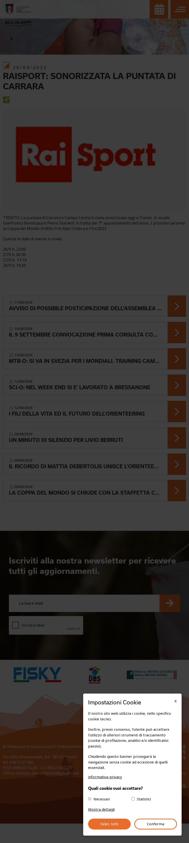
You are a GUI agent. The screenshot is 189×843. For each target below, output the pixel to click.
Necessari (102, 799)
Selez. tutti (109, 824)
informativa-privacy (105, 777)
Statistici (144, 799)
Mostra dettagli (101, 809)
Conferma (155, 824)
